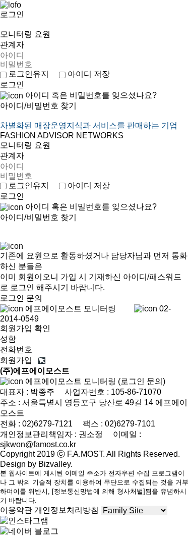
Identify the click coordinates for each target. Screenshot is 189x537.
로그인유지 (28, 74)
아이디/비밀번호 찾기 (38, 105)
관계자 (12, 44)
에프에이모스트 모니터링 (94, 381)
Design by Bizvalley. (36, 464)
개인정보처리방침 (66, 510)
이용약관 (16, 510)
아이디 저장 (88, 74)
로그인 (12, 14)
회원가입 (19, 360)
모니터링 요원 (25, 34)
